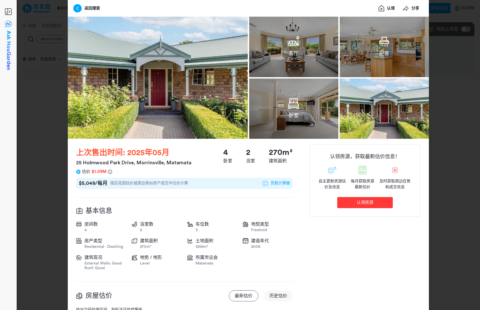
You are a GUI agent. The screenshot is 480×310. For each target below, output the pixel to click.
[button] (158, 78)
